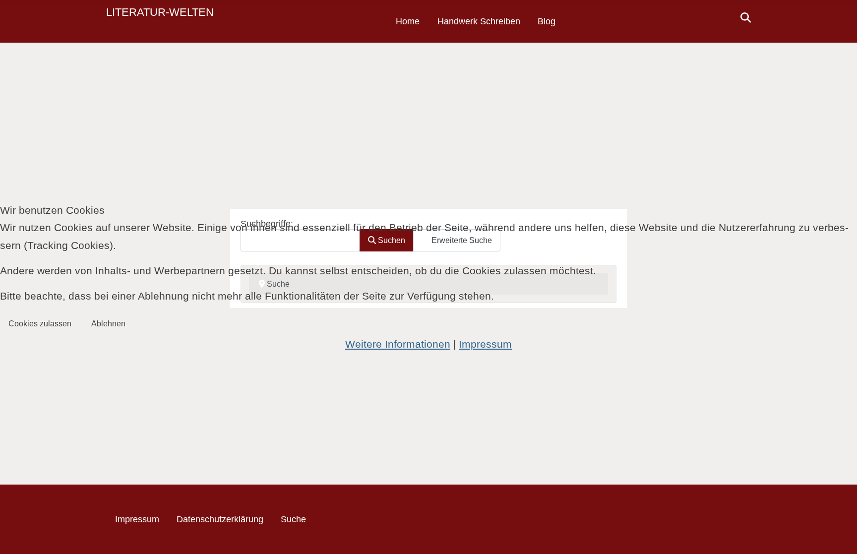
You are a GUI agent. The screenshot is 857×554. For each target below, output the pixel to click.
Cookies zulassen (39, 323)
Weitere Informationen (397, 344)
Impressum (485, 344)
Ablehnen (108, 323)
